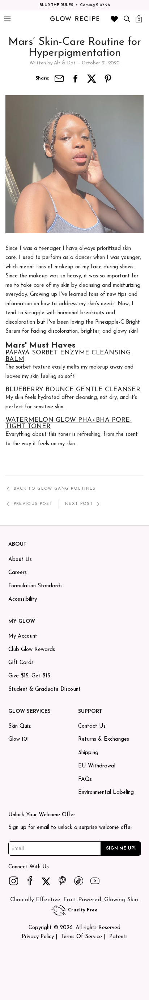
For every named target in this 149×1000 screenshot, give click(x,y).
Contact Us (92, 726)
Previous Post (33, 504)
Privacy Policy (38, 937)
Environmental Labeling (106, 792)
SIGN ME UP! (121, 848)
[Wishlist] (114, 18)
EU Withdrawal (96, 766)
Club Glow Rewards (31, 649)
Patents (118, 937)
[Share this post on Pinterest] (108, 78)
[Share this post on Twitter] (91, 78)
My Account (22, 636)
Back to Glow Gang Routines (55, 489)
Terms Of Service (81, 937)
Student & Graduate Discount (44, 689)
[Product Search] (127, 19)
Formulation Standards (35, 586)
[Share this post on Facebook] (75, 78)
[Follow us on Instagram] (13, 880)
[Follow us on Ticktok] (78, 880)
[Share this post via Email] (59, 78)
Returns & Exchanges (103, 739)
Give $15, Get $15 (29, 676)
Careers (17, 572)
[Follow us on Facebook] (30, 880)
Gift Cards (21, 662)
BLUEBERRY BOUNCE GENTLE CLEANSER (72, 390)
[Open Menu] (7, 18)
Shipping (88, 753)
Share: (42, 78)
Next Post (79, 504)
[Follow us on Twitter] (46, 880)
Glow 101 (18, 739)
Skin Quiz (19, 726)
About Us (20, 559)
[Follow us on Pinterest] (62, 880)
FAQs (85, 779)
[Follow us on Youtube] (95, 880)
